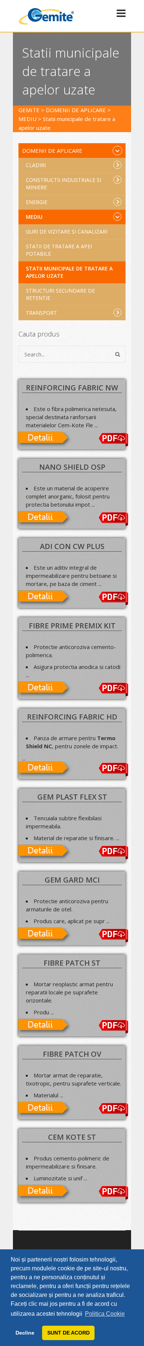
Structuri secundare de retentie (60, 294)
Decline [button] (25, 1333)
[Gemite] (46, 23)
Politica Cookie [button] (105, 1314)
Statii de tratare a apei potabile (59, 250)
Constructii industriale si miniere (63, 183)
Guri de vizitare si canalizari (66, 231)
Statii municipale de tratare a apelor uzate (69, 272)
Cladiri (36, 165)
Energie (36, 202)
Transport (41, 312)
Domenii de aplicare (52, 150)
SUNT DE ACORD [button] (68, 1333)
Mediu (34, 216)
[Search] (117, 354)
